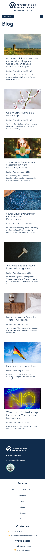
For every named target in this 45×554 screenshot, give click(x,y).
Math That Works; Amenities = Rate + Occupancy (21, 318)
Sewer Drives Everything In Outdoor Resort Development (20, 216)
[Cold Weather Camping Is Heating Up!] (22, 99)
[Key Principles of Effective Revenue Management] (22, 252)
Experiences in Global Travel (21, 366)
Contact (22, 513)
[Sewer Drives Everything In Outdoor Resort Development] (22, 200)
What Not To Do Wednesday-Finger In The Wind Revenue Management (22, 415)
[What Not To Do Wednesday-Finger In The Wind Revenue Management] (22, 398)
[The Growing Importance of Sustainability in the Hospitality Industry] (22, 148)
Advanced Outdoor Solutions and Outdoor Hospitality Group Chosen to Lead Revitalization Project (22, 62)
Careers (22, 519)
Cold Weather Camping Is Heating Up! (20, 114)
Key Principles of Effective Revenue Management (20, 267)
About (22, 507)
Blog (22, 501)
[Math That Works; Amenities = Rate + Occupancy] (22, 303)
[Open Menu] (41, 16)
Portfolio (22, 496)
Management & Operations (22, 490)
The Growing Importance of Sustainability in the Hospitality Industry (21, 165)
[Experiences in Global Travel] (22, 352)
